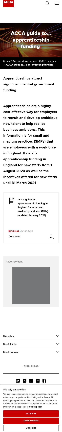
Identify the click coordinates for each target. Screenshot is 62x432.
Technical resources (24, 61)
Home (6, 61)
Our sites (8, 336)
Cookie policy (35, 407)
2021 (41, 61)
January (51, 61)
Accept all (31, 413)
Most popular (11, 352)
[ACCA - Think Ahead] (8, 6)
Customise (31, 428)
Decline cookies (31, 420)
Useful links (10, 344)
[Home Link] (31, 366)
